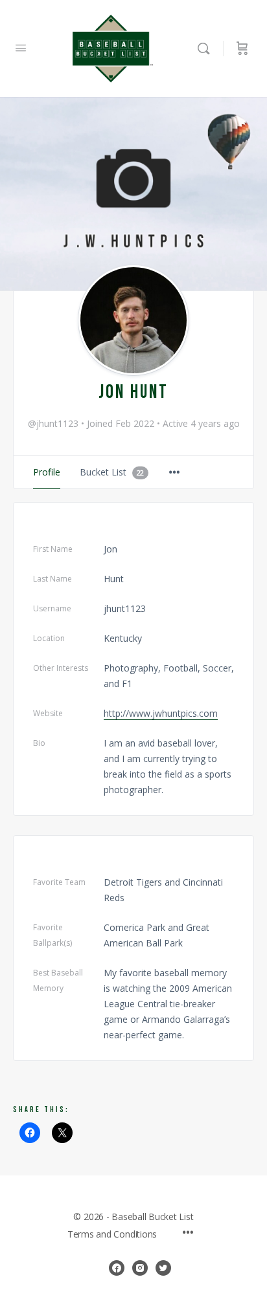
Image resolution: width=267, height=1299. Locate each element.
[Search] (207, 48)
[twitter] (163, 1268)
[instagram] (140, 1268)
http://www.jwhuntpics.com (161, 713)
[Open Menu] (21, 47)
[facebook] (116, 1268)
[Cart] (242, 48)
